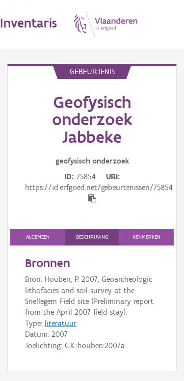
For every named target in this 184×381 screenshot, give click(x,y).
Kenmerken (146, 237)
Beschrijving (92, 237)
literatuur (61, 323)
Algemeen (38, 237)
